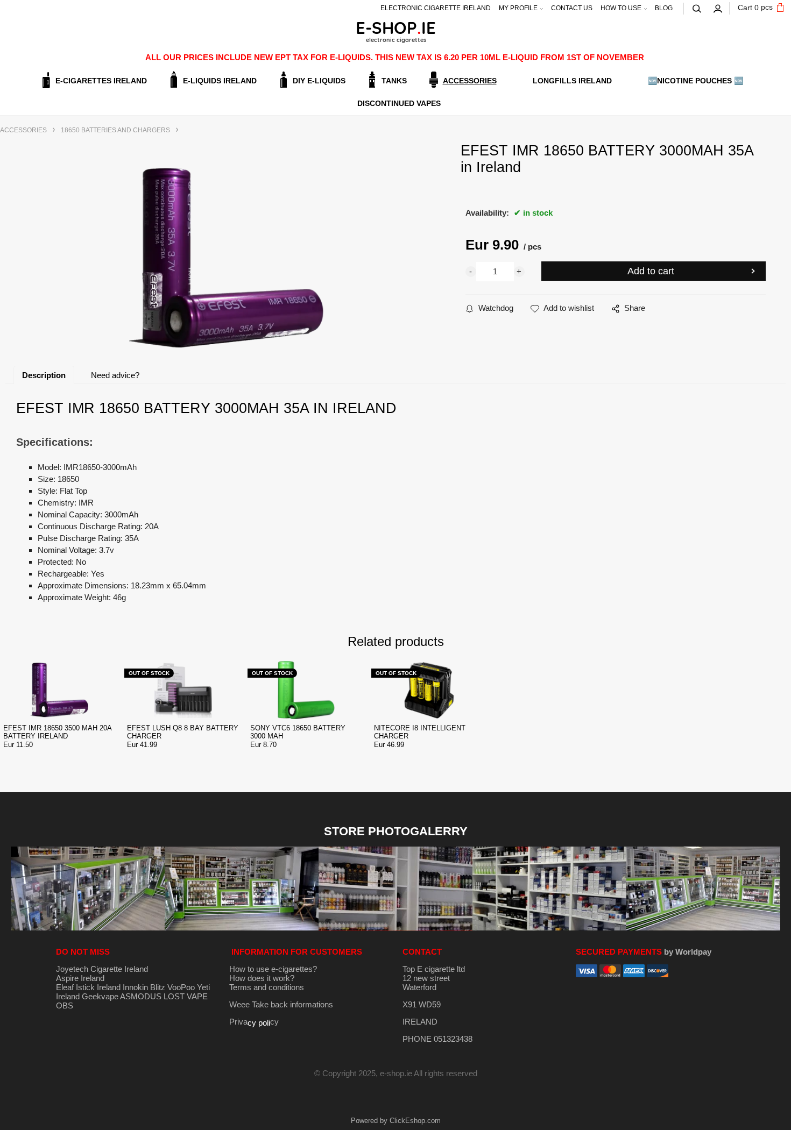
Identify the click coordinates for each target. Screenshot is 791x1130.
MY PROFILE (518, 8)
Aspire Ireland (80, 978)
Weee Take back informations (281, 1004)
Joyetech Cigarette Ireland (102, 968)
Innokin (135, 987)
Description (44, 375)
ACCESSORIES (470, 80)
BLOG (664, 8)
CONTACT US (571, 8)
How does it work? (261, 978)
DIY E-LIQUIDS (319, 80)
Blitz (157, 987)
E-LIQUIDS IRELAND (220, 80)
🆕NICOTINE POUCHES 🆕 (695, 80)
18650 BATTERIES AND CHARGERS (115, 130)
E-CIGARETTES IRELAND (101, 80)
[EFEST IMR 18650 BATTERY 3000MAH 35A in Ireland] (226, 258)
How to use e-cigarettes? (273, 968)
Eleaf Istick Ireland (89, 987)
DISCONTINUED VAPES (399, 103)
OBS (64, 1005)
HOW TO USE (621, 8)
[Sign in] (718, 7)
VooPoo (181, 987)
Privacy (254, 1021)
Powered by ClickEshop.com (396, 1121)
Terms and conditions (266, 987)
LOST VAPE (186, 996)
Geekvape (100, 996)
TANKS (394, 80)
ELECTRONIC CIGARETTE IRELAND (435, 8)
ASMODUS (140, 996)
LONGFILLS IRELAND (572, 80)
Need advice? (115, 375)
